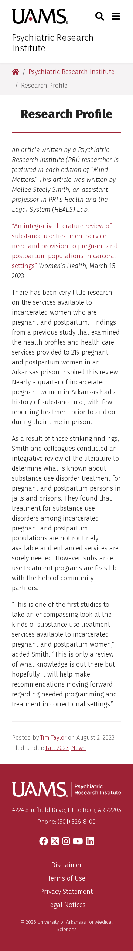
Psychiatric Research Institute (53, 42)
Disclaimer (66, 865)
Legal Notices (66, 905)
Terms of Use (66, 878)
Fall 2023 (57, 747)
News (78, 747)
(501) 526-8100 (77, 821)
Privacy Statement (66, 892)
